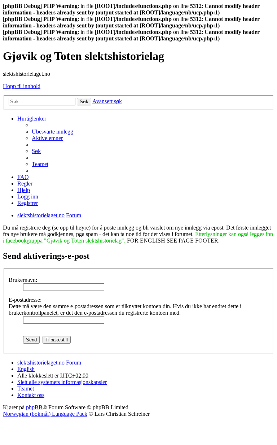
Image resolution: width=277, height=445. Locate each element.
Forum (73, 362)
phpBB (34, 407)
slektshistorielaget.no (41, 362)
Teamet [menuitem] (40, 164)
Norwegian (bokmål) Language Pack (45, 414)
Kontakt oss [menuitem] (30, 395)
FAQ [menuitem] (23, 177)
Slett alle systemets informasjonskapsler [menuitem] (62, 382)
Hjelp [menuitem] (23, 190)
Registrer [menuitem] (27, 203)
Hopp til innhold (21, 86)
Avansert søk (107, 101)
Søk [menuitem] (36, 151)
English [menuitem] (26, 369)
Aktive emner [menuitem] (47, 138)
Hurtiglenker (31, 118)
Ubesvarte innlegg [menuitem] (52, 131)
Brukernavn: (23, 280)
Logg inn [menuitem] (27, 196)
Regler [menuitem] (24, 183)
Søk (84, 101)
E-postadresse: (25, 300)
